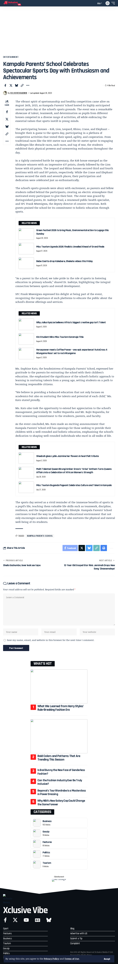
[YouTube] (26, 920)
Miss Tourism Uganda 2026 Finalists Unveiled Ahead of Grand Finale (70, 246)
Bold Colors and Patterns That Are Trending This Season (58, 758)
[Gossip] (37, 833)
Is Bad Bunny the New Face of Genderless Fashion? (61, 772)
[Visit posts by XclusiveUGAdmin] (5, 93)
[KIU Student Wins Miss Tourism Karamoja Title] (26, 339)
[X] (15, 920)
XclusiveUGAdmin (18, 92)
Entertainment (11, 57)
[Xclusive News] (12, 3)
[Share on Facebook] (5, 85)
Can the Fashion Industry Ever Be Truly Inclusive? (59, 782)
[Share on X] (11, 85)
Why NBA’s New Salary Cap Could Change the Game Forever (61, 802)
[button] (107, 959)
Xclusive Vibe (25, 910)
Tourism (47, 863)
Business (47, 821)
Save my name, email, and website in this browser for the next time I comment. (50, 640)
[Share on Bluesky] (16, 85)
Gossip (46, 831)
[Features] (37, 843)
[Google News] (37, 920)
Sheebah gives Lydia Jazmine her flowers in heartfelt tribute (67, 456)
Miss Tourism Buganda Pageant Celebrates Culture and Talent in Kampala (74, 485)
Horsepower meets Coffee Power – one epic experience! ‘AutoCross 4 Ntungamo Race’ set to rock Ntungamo (71, 351)
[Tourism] (37, 864)
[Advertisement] (59, 32)
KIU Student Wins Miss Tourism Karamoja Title (59, 337)
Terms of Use (71, 958)
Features (47, 842)
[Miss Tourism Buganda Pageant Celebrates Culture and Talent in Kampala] (26, 487)
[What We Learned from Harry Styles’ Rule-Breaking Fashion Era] (59, 686)
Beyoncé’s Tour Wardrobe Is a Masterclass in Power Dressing (61, 792)
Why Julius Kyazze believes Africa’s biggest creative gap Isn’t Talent (71, 322)
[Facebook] (5, 920)
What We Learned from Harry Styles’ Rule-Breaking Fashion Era (60, 708)
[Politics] (37, 854)
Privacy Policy (51, 958)
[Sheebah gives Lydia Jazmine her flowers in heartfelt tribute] (26, 458)
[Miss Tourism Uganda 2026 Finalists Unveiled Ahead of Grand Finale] (26, 248)
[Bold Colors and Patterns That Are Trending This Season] (59, 736)
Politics (46, 852)
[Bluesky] (48, 920)
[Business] (37, 823)
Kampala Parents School (40, 535)
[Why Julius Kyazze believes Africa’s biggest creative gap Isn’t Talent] (26, 324)
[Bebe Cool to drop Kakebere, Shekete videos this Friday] (26, 263)
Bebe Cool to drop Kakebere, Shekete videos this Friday (64, 261)
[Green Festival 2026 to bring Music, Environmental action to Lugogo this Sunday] (26, 234)
